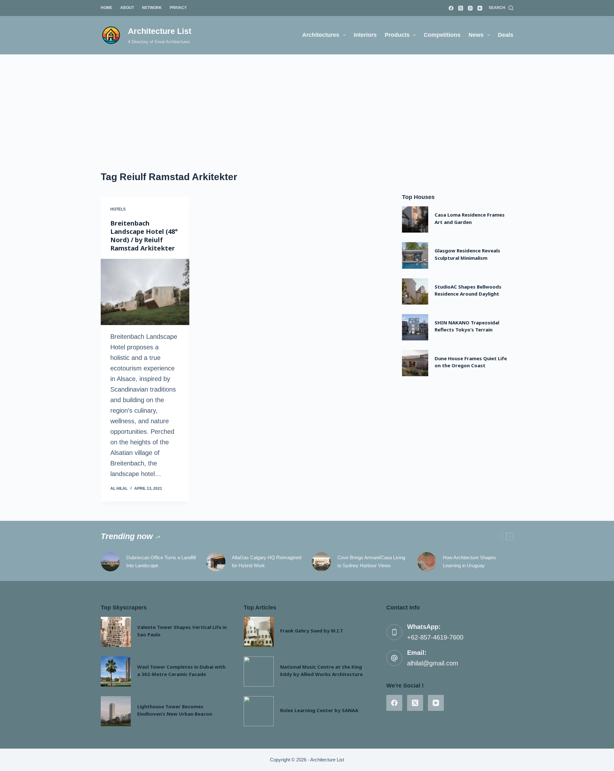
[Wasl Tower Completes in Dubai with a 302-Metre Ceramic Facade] (116, 671)
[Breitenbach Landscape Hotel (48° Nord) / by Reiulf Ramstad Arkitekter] (145, 292)
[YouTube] (479, 8)
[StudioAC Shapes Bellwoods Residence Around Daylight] (415, 291)
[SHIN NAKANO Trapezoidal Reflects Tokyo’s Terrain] (415, 327)
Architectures (320, 35)
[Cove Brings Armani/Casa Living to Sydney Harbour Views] (321, 561)
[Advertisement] (307, 102)
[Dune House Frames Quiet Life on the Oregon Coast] (415, 363)
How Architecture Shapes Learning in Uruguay (469, 561)
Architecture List (159, 31)
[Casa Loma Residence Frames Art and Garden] (415, 219)
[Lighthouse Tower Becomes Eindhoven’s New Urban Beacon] (116, 711)
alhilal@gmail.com (432, 663)
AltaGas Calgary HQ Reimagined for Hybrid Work (266, 561)
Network (152, 7)
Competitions (442, 35)
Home (106, 7)
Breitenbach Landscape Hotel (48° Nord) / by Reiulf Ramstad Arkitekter (144, 235)
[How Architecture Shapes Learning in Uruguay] (427, 561)
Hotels (118, 209)
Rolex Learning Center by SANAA (319, 710)
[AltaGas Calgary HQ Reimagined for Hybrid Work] (215, 561)
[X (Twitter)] (460, 8)
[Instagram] (470, 8)
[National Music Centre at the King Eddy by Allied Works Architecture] (259, 671)
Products (397, 35)
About (127, 7)
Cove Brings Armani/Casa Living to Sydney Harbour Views (371, 561)
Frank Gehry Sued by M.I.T (311, 630)
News (476, 35)
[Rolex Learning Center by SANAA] (259, 711)
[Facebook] (451, 8)
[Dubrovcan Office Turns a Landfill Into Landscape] (110, 561)
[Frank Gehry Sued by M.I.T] (259, 632)
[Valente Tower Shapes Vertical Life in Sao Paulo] (116, 632)
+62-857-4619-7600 (435, 637)
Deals (505, 35)
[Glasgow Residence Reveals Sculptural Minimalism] (415, 255)
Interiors (365, 35)
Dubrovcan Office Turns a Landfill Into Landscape (161, 561)
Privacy (178, 7)
